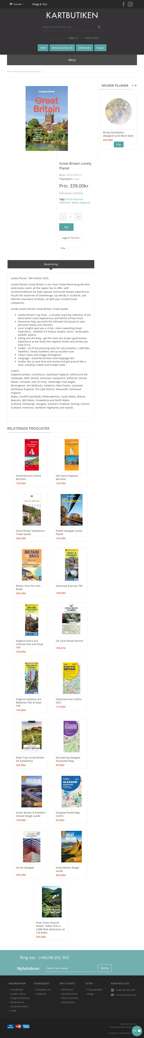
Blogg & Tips (39, 4)
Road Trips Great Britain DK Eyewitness (30, 759)
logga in (73, 37)
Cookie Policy (17, 993)
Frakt (13, 1010)
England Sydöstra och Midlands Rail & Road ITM (28, 702)
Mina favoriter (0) (62, 47)
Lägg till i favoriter (71, 237)
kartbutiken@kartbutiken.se (126, 994)
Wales (75, 202)
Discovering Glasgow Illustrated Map (68, 759)
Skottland (64, 202)
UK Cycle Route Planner (69, 640)
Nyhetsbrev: (28, 968)
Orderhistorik (69, 993)
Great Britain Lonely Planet (28, 71)
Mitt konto (67, 989)
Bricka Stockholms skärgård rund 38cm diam (118, 134)
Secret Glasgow (25, 867)
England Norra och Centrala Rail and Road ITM (29, 644)
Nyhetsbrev (68, 1002)
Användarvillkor (19, 1006)
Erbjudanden (95, 989)
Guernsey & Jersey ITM (69, 585)
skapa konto (92, 37)
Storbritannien (74, 199)
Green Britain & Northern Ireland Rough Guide (31, 814)
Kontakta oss (43, 989)
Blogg (90, 993)
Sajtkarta (41, 993)
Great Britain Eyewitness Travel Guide (30, 532)
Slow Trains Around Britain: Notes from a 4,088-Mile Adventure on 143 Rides (50, 927)
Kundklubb (16, 989)
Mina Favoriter (69, 998)
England (85, 202)
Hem (9, 71)
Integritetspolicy (19, 998)
